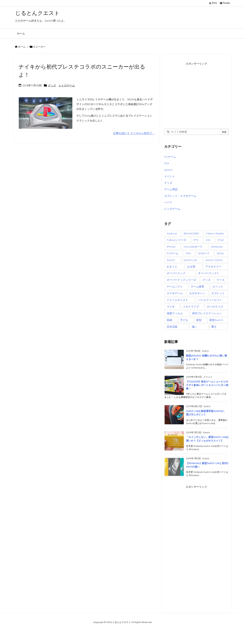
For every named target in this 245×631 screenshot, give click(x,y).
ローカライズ (215, 306)
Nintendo (217, 246)
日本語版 (172, 326)
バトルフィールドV (209, 300)
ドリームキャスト (177, 300)
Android (172, 233)
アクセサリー (213, 266)
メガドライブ (191, 306)
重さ (214, 326)
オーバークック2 (208, 273)
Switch (168, 170)
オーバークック (176, 273)
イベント (169, 176)
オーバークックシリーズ (181, 280)
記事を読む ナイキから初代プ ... (133, 133)
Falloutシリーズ (176, 240)
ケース (221, 280)
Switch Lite (190, 260)
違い (194, 326)
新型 (199, 320)
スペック (217, 286)
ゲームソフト (175, 286)
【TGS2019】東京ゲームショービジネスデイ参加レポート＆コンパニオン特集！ (207, 385)
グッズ (52, 85)
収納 (169, 320)
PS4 (166, 163)
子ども (184, 320)
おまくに (172, 266)
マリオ (171, 306)
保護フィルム (175, 313)
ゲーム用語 (171, 189)
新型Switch (216, 320)
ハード (168, 202)
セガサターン (197, 293)
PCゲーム (170, 157)
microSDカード (193, 246)
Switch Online (213, 260)
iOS (208, 240)
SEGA (220, 253)
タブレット (218, 293)
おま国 (191, 266)
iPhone (171, 246)
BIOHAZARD (191, 233)
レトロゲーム (67, 85)
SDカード (204, 253)
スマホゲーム (175, 293)
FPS (196, 240)
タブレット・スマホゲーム (180, 196)
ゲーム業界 (197, 286)
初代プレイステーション (207, 313)
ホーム (21, 46)
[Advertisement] (196, 93)
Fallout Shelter (215, 233)
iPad (221, 240)
